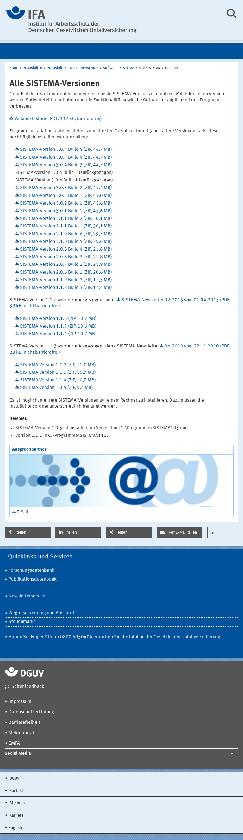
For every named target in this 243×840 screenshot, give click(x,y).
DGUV (14, 778)
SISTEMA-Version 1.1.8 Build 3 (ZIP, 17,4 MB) (66, 287)
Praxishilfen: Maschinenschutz (72, 68)
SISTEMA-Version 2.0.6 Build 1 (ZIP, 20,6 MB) (66, 272)
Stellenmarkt (22, 622)
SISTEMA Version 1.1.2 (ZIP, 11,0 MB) (58, 365)
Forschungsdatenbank (31, 570)
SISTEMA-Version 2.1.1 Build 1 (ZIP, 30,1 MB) (66, 226)
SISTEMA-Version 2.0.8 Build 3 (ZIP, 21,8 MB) (66, 257)
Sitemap (17, 803)
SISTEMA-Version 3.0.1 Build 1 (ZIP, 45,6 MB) (66, 211)
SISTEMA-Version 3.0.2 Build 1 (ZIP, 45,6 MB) (66, 203)
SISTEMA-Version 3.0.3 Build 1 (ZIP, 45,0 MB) (66, 196)
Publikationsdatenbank (33, 579)
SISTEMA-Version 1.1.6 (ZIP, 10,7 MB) (58, 318)
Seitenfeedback (27, 686)
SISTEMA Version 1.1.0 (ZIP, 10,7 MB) (58, 380)
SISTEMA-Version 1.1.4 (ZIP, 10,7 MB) (58, 334)
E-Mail (22, 512)
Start (13, 68)
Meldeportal (21, 733)
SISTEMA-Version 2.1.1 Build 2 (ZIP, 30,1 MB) (66, 218)
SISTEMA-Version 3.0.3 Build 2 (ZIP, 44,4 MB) (66, 188)
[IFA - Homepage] (111, 19)
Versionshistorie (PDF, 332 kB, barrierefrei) (58, 119)
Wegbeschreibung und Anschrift (41, 613)
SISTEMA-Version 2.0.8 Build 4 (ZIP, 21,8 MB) (66, 249)
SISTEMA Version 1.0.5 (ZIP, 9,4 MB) (56, 387)
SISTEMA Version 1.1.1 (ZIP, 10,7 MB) (58, 372)
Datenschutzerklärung (31, 712)
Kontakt (16, 791)
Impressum (20, 701)
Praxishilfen (32, 68)
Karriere (16, 815)
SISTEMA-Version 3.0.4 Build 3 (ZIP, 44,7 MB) (66, 165)
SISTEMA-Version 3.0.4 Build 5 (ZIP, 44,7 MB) (66, 149)
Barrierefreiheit (24, 722)
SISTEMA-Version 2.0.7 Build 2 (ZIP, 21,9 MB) (66, 264)
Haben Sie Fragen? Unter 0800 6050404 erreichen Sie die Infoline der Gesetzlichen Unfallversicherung (114, 637)
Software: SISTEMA (118, 68)
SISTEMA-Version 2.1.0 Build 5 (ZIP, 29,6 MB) (66, 241)
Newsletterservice (27, 596)
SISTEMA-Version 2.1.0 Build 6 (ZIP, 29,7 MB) (66, 234)
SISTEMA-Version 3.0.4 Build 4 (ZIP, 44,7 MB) (66, 157)
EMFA (14, 743)
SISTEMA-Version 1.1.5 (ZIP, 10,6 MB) (58, 326)
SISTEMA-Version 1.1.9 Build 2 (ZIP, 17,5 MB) (66, 280)
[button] (28, 532)
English (15, 828)
